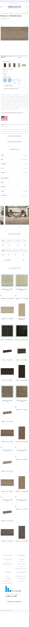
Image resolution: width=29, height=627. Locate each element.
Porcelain (11, 13)
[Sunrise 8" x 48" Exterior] (5, 72)
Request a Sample (8, 85)
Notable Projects (7, 581)
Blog (8, 576)
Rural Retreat (24, 13)
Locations (21, 559)
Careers (21, 566)
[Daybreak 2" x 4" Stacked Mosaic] (10, 80)
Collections (17, 13)
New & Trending (21, 578)
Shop (8, 561)
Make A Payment (21, 564)
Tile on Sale (21, 581)
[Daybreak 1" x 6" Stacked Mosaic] (5, 80)
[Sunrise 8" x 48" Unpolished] (10, 65)
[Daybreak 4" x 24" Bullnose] (14, 80)
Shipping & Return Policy (21, 568)
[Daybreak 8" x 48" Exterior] (24, 65)
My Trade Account (7, 559)
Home (2, 13)
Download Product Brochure (15, 141)
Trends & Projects (7, 583)
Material (6, 13)
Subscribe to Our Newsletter (14, 601)
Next (27, 65)
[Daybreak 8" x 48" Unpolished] (19, 65)
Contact (21, 561)
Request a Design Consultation (11, 88)
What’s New (8, 578)
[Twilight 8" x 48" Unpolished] (14, 65)
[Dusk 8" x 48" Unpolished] (5, 65)
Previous (2, 65)
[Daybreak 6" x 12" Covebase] (19, 80)
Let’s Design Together (21, 576)
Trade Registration (8, 564)
